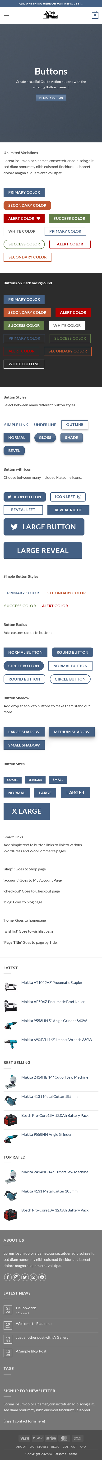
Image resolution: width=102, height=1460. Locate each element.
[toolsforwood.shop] (51, 15)
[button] (6, 15)
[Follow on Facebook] (8, 1277)
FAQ (83, 1446)
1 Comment (26, 1313)
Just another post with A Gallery (42, 1337)
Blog (55, 1446)
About (21, 1446)
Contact (70, 1446)
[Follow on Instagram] (16, 1277)
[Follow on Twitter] (25, 1277)
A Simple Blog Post (31, 1351)
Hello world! (26, 1307)
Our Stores (39, 1446)
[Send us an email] (33, 1277)
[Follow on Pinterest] (42, 1277)
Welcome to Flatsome (33, 1323)
